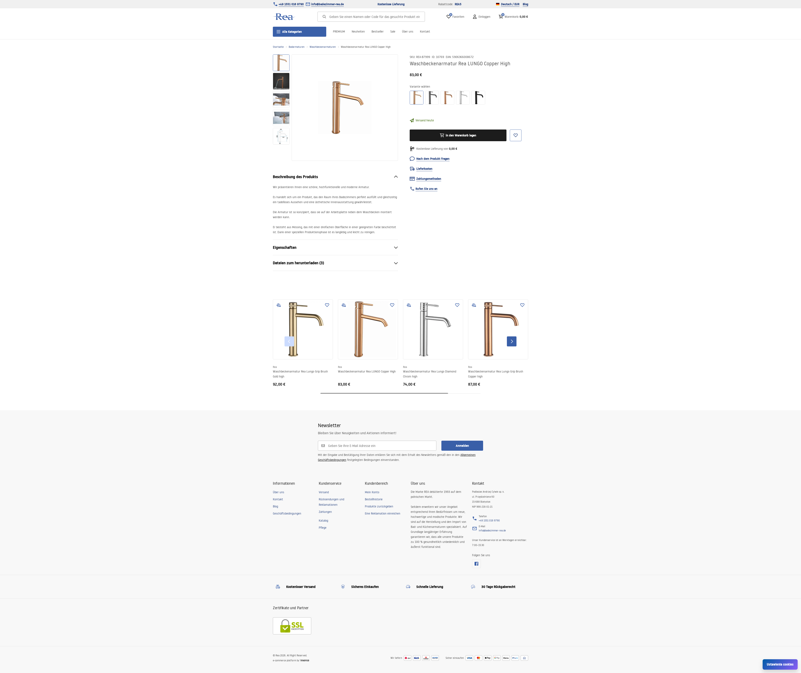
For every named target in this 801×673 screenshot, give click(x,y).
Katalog (323, 520)
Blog (525, 4)
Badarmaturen (297, 46)
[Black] (478, 97)
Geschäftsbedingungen (287, 513)
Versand (324, 492)
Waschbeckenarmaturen (323, 46)
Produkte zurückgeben (379, 506)
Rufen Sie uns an (426, 189)
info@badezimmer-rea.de (327, 4)
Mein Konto (372, 492)
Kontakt (425, 31)
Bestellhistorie (374, 499)
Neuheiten (358, 31)
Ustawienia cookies (780, 664)
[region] (281, 107)
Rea (275, 367)
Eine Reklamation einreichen (382, 513)
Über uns (407, 31)
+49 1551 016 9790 (291, 4)
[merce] (304, 660)
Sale (392, 31)
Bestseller (378, 31)
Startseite (278, 46)
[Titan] (432, 97)
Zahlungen (325, 512)
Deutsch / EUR (510, 4)
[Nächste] (511, 341)
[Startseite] (284, 16)
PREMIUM (339, 31)
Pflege (322, 528)
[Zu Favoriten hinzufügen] (327, 305)
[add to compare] (279, 305)
